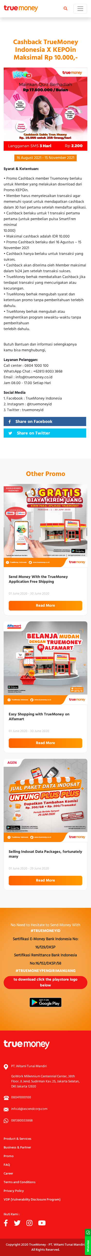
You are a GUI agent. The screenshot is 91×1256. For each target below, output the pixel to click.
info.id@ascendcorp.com (29, 1109)
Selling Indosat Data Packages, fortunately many (45, 854)
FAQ (7, 1165)
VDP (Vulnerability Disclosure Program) (32, 1199)
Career (8, 1173)
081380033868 (22, 1120)
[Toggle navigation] (80, 9)
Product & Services (17, 1138)
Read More (45, 606)
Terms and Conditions (19, 1182)
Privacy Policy (14, 1191)
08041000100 (21, 1097)
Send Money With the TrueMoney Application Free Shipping (38, 579)
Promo (9, 1156)
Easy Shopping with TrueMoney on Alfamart (39, 717)
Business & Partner (17, 1147)
